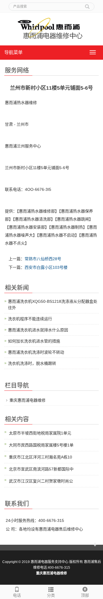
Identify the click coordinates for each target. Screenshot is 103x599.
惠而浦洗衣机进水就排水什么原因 (38, 330)
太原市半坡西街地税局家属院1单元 (40, 433)
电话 (17, 595)
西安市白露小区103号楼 (46, 267)
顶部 (85, 595)
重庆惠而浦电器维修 (27, 400)
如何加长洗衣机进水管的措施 (34, 341)
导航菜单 (13, 52)
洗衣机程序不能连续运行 (30, 318)
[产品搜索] (87, 4)
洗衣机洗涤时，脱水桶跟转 (32, 363)
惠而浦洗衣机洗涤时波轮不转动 (36, 352)
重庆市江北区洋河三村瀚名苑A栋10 (40, 457)
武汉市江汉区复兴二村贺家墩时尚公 (41, 481)
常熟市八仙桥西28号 (43, 259)
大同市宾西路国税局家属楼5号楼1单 (41, 445)
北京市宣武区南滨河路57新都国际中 (41, 469)
